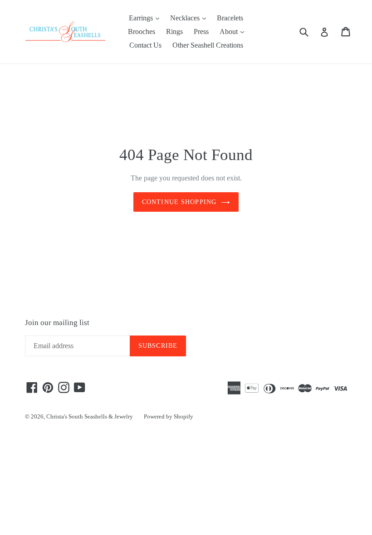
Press (201, 31)
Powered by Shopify (168, 416)
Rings (174, 31)
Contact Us (145, 45)
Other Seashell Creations (207, 45)
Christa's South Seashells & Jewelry (89, 416)
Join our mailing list (57, 322)
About (234, 31)
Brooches (141, 31)
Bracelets (230, 18)
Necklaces (190, 18)
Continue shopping (179, 202)
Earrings (146, 18)
